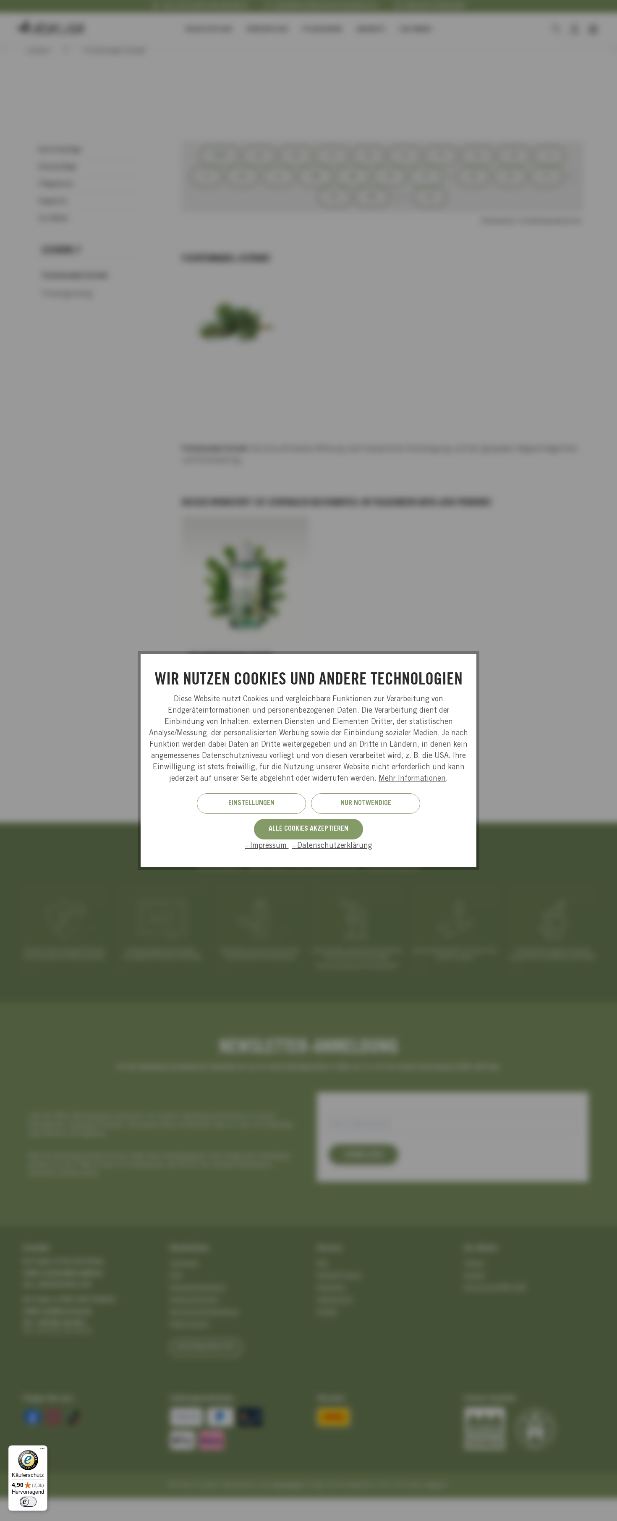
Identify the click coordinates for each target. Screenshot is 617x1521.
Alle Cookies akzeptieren (308, 829)
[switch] (28, 1502)
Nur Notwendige (365, 803)
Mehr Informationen (412, 779)
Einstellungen (251, 803)
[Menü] (42, 1450)
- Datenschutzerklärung (332, 846)
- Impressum (267, 846)
